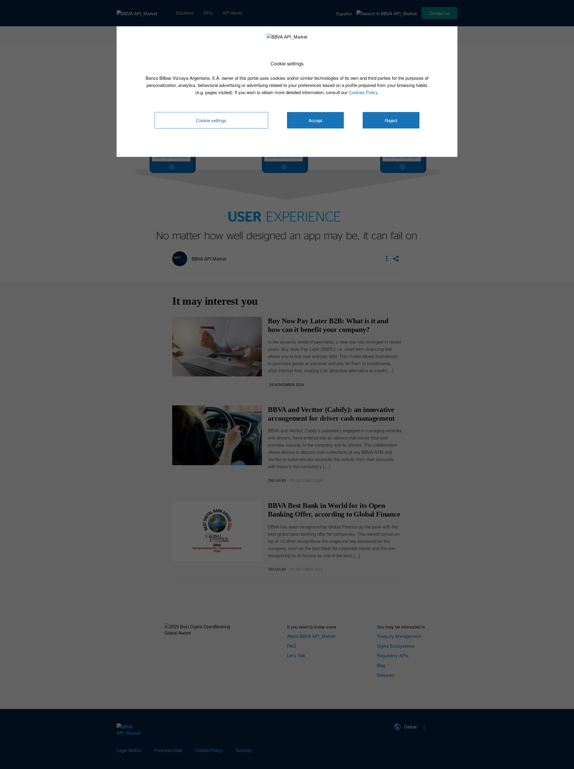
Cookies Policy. (364, 92)
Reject (391, 120)
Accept (315, 120)
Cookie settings (211, 120)
